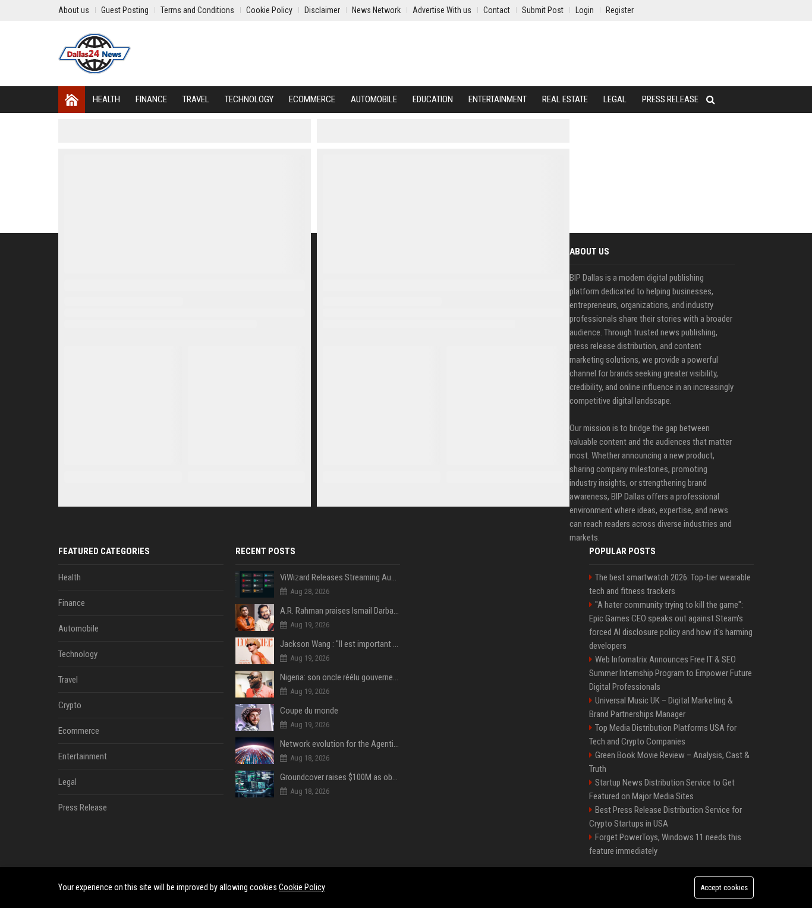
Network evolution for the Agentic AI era (340, 744)
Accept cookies (724, 887)
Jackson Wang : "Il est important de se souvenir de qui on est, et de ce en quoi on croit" (340, 644)
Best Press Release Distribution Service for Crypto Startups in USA (665, 817)
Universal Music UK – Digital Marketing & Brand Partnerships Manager (661, 707)
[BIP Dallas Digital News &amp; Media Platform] (94, 53)
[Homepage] (71, 99)
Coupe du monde (309, 710)
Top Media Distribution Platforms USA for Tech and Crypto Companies (663, 734)
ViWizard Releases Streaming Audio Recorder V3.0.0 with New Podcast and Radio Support (340, 577)
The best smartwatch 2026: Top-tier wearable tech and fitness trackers (670, 584)
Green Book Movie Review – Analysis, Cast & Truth (669, 762)
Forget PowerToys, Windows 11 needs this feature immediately (665, 844)
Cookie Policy (302, 887)
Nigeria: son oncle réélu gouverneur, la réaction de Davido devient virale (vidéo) (340, 677)
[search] (710, 99)
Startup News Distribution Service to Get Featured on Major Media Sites (662, 789)
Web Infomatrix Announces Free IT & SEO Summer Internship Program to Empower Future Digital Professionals (670, 673)
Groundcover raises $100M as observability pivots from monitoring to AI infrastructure (340, 777)
